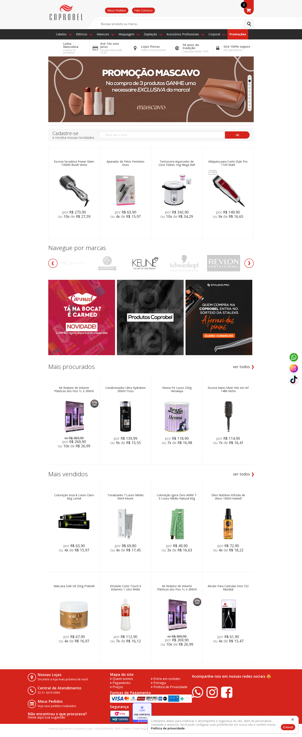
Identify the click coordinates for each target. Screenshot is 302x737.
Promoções (237, 34)
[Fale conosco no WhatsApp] (294, 357)
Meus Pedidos (116, 10)
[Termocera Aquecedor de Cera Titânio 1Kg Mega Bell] (176, 190)
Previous (53, 263)
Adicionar (80, 226)
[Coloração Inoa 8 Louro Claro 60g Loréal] (74, 523)
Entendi (288, 727)
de (74, 438)
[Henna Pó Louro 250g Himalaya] (176, 416)
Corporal (214, 34)
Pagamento (121, 683)
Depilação (150, 34)
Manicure (103, 34)
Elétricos (81, 34)
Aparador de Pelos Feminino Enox (125, 163)
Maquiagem (126, 34)
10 (249, 109)
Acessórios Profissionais (183, 34)
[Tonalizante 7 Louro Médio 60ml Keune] (125, 523)
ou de (74, 216)
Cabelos (61, 34)
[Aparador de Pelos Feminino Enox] (125, 190)
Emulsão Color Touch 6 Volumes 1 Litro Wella (125, 587)
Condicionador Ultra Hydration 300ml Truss (125, 389)
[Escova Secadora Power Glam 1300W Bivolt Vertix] (74, 190)
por (74, 212)
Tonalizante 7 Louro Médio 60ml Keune (125, 497)
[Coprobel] (66, 12)
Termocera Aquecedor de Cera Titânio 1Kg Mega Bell (177, 163)
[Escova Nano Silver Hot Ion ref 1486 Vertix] (228, 416)
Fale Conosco (143, 10)
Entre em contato (166, 678)
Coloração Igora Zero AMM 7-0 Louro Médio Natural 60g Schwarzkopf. (177, 497)
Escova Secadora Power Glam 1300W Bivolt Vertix (74, 163)
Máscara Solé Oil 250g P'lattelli (74, 586)
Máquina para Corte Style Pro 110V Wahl (228, 163)
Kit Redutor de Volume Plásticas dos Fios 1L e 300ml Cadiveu (74, 389)
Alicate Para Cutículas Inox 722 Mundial (228, 587)
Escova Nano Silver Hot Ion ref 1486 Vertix (228, 389)
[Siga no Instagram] (294, 368)
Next (249, 263)
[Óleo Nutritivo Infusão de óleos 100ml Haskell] (228, 523)
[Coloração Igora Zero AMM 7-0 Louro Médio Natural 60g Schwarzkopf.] (176, 523)
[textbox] (175, 24)
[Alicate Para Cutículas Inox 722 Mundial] (228, 614)
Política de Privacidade (170, 687)
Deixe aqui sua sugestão (46, 717)
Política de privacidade (168, 728)
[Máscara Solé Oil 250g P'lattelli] (74, 614)
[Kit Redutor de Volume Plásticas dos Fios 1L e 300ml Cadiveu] (74, 416)
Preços (117, 687)
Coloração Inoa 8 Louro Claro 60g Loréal (74, 497)
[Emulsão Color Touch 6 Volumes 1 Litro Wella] (125, 614)
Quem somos (122, 678)
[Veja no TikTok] (294, 379)
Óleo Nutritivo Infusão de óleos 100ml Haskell (228, 497)
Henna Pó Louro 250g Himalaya (176, 389)
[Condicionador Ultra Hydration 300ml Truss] (125, 416)
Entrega (159, 683)
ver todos (241, 366)
